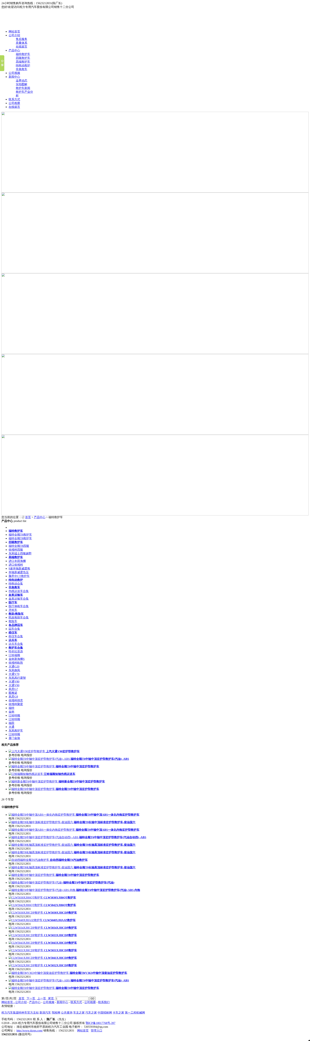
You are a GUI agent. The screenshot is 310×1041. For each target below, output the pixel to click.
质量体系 (21, 42)
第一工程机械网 (135, 1012)
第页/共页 (9, 998)
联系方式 (14, 99)
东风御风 (14, 670)
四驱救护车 (23, 57)
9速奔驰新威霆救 (19, 568)
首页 (28, 517)
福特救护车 (23, 54)
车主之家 (79, 1012)
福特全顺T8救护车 (20, 538)
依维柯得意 (16, 700)
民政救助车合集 (19, 617)
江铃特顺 (14, 715)
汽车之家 (91, 1012)
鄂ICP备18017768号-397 (100, 1022)
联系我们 (104, 1002)
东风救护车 (16, 730)
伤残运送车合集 (19, 591)
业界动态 (21, 80)
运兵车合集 (16, 643)
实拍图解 (21, 84)
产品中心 (14, 50)
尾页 (51, 998)
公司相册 (14, 103)
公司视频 (14, 72)
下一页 (31, 998)
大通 (11, 726)
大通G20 (14, 666)
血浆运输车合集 (19, 598)
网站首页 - (8, 1002)
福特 (11, 707)
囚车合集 (14, 628)
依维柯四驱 (16, 549)
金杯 (11, 711)
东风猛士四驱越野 (20, 553)
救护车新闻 (23, 88)
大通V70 (14, 674)
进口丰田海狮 (17, 560)
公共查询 (66, 1012)
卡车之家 (118, 1012)
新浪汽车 (45, 1012)
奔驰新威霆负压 (19, 572)
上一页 (42, 998)
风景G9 (13, 696)
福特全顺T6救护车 (20, 534)
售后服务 (21, 39)
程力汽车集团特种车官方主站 (20, 1012)
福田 (11, 723)
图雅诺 (13, 692)
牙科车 (13, 609)
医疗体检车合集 (19, 606)
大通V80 (14, 681)
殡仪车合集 (16, 636)
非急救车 (21, 69)
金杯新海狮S (17, 658)
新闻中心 (14, 76)
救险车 (13, 621)
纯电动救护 (23, 65)
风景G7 (13, 689)
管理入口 (96, 1030)
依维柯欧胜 (16, 662)
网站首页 (14, 31)
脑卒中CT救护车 (19, 576)
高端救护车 (23, 61)
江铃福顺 (14, 655)
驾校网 (56, 1012)
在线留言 (21, 46)
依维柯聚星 (16, 704)
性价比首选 (16, 651)
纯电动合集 (16, 583)
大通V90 (14, 685)
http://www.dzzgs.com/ (30, 1030)
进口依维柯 (16, 564)
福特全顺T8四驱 (19, 545)
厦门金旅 (14, 738)
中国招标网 (105, 1012)
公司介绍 (14, 35)
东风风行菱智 (17, 677)
